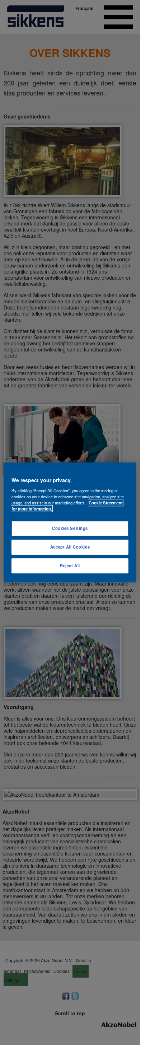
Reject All (70, 565)
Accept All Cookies (70, 547)
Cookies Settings (70, 528)
